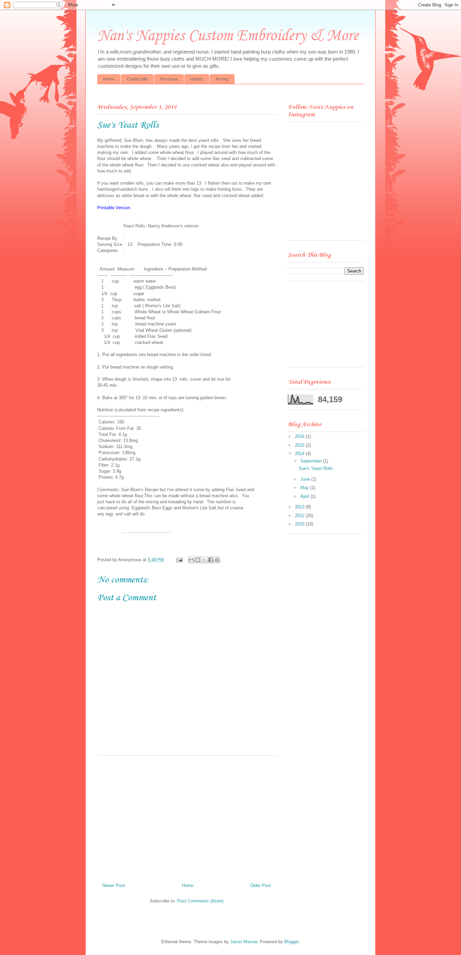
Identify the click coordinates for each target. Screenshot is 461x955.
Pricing (222, 79)
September (311, 461)
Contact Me (137, 79)
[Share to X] (204, 559)
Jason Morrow (243, 941)
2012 (300, 515)
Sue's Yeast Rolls (316, 468)
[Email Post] (179, 559)
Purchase (169, 79)
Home (108, 79)
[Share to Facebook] (210, 559)
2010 (300, 524)
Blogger (291, 941)
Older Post (260, 885)
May (305, 487)
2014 (300, 453)
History (196, 79)
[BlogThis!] (197, 559)
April (305, 496)
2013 (300, 506)
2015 (300, 445)
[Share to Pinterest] (217, 559)
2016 (300, 436)
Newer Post (113, 885)
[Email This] (191, 559)
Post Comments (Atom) (200, 900)
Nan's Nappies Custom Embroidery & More (227, 36)
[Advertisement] (186, 816)
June (305, 479)
